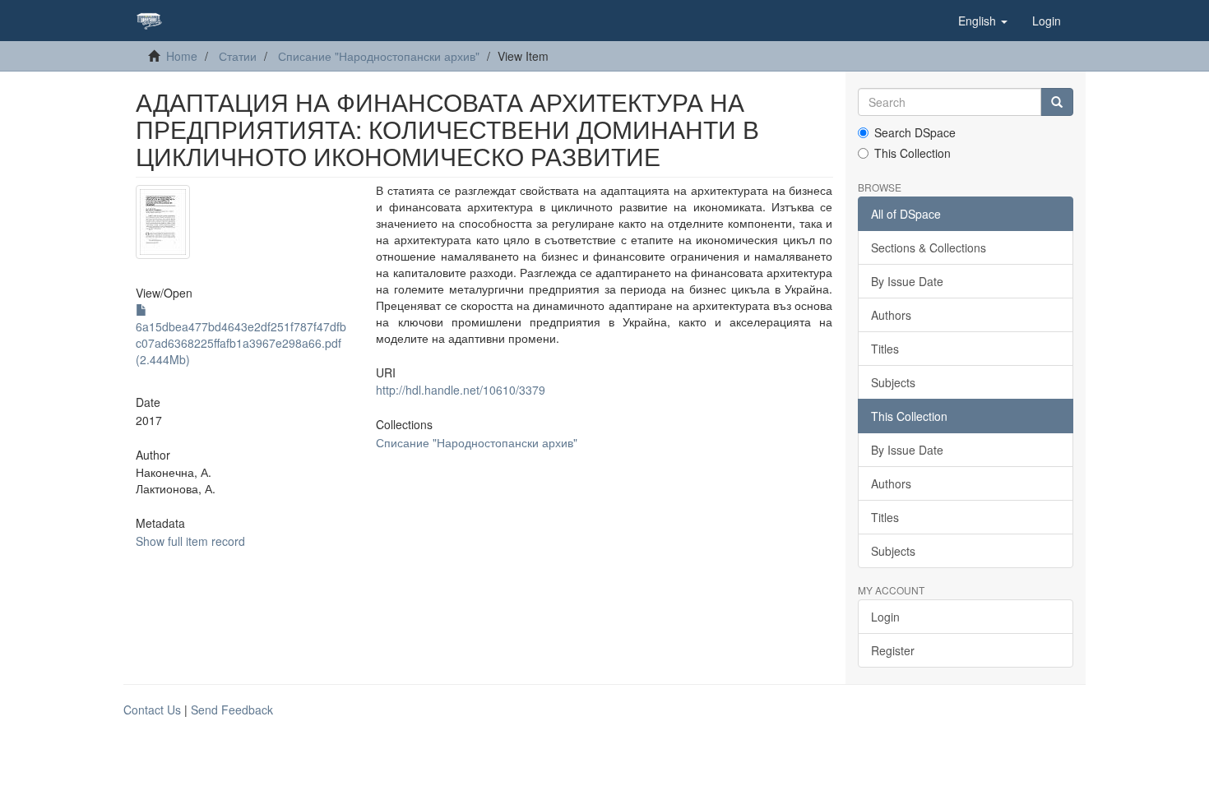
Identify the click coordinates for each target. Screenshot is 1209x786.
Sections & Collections (928, 247)
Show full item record (190, 541)
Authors (891, 315)
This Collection (912, 153)
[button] (983, 20)
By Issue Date (907, 281)
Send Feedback (232, 709)
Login (885, 616)
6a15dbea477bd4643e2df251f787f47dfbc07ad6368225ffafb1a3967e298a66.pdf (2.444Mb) (241, 343)
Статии (238, 56)
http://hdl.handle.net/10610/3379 (460, 389)
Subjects (893, 382)
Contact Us (152, 709)
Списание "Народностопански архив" (378, 56)
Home (181, 56)
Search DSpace (915, 132)
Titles (885, 348)
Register (893, 650)
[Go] (1056, 102)
